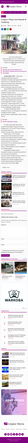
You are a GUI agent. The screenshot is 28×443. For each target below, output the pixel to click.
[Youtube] (11, 434)
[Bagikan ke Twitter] (5, 29)
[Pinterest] (22, 434)
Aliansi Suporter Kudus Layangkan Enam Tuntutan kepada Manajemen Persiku (16, 343)
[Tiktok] (17, 434)
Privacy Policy (19, 429)
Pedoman (25, 429)
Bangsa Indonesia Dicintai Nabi (7, 1)
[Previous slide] (24, 259)
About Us (3, 429)
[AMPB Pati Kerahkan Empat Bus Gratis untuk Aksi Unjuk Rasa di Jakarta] (6, 178)
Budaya (10, 12)
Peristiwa (3, 16)
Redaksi (7, 429)
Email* (2, 244)
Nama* (2, 239)
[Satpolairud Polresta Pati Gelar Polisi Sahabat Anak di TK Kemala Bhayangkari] (6, 195)
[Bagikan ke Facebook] (2, 29)
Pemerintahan (10, 325)
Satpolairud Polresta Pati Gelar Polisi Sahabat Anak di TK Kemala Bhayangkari (19, 194)
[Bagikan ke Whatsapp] (8, 29)
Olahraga (4, 274)
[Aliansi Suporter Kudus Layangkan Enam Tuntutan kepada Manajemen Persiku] (5, 369)
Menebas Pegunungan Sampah (10, 121)
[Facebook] (5, 434)
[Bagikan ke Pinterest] (10, 29)
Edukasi (22, 12)
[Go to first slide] (26, 259)
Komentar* (3, 224)
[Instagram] (8, 434)
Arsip (6, 12)
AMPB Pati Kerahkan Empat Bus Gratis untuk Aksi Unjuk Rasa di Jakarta (19, 177)
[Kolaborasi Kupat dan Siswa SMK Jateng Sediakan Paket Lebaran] (20, 268)
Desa (18, 12)
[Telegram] (19, 434)
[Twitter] (14, 434)
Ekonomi (17, 274)
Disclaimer (13, 429)
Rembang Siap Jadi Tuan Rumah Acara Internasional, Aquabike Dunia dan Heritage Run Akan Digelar (14, 71)
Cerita (14, 12)
